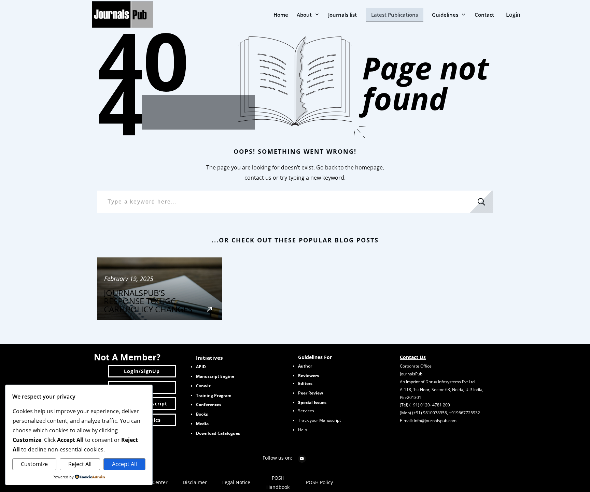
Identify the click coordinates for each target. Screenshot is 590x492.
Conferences (208, 404)
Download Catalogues (218, 433)
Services (306, 411)
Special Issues (312, 402)
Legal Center (153, 482)
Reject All (80, 464)
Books (202, 414)
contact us (257, 177)
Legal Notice (236, 482)
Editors (305, 383)
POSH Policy (319, 482)
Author (305, 366)
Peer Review (310, 393)
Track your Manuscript (319, 420)
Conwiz (203, 386)
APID (201, 367)
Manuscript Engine (215, 376)
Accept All (124, 464)
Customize (34, 464)
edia (202, 424)
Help (302, 430)
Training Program (213, 395)
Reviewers (308, 375)
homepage (369, 167)
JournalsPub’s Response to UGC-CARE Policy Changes (159, 288)
